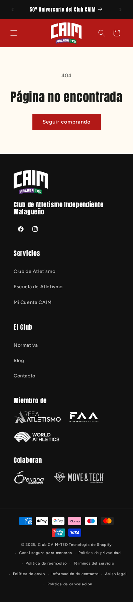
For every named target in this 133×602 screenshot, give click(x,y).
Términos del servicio (94, 563)
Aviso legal (116, 574)
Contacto (24, 376)
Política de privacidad (99, 553)
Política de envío (29, 574)
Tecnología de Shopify (90, 544)
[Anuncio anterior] (12, 9)
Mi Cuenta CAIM (32, 302)
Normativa (26, 345)
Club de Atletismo (34, 271)
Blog (19, 360)
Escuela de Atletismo (38, 287)
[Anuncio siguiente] (120, 9)
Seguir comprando (67, 122)
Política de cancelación (69, 584)
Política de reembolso (46, 563)
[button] (13, 33)
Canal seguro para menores (45, 553)
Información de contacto (74, 574)
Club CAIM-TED (53, 544)
